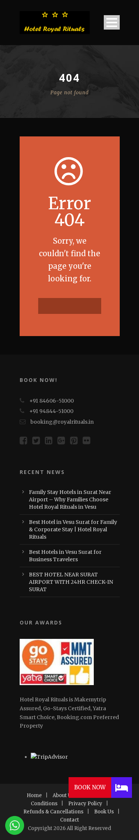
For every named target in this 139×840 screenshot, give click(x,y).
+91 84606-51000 (51, 400)
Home (34, 795)
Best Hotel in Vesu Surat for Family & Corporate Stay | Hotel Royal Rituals (73, 529)
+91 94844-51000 (51, 411)
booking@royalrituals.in (62, 422)
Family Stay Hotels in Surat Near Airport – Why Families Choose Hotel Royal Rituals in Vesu (70, 499)
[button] (121, 787)
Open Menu (112, 22)
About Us (63, 795)
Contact (69, 820)
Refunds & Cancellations (53, 812)
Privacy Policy (85, 803)
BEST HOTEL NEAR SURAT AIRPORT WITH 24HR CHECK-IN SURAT (71, 582)
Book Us (104, 812)
